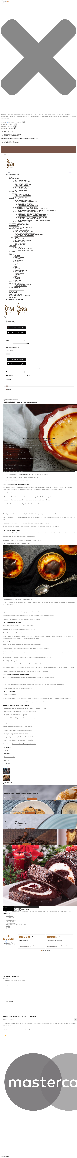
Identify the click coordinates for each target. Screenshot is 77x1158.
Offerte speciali (10, 917)
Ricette (13, 401)
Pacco (11, 253)
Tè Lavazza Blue (20, 241)
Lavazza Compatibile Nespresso (28, 213)
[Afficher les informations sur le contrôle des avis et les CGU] (14, 944)
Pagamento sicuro (15, 294)
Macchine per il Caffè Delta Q (24, 236)
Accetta (3, 138)
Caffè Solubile (14, 191)
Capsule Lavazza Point (25, 204)
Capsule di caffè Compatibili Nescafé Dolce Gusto (31, 208)
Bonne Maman (19, 257)
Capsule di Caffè (14, 198)
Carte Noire (19, 260)
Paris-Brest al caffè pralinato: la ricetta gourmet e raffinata (21, 793)
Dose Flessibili (14, 226)
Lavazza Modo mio (21, 270)
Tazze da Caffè (20, 247)
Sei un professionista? (16, 283)
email (8, 340)
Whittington (19, 280)
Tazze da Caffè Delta (25, 249)
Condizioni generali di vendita (19, 295)
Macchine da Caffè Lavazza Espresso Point (29, 234)
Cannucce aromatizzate (23, 240)
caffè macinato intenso (25, 474)
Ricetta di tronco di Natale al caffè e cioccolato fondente (21, 853)
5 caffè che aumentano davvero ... (11, 767)
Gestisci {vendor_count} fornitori (12, 134)
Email (8, 372)
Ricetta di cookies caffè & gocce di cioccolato (21, 808)
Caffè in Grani (14, 178)
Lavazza (17, 269)
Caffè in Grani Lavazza (22, 181)
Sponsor (8, 929)
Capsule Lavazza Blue (25, 203)
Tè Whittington (20, 244)
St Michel (18, 279)
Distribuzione (14, 281)
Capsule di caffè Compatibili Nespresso (28, 211)
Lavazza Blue (19, 273)
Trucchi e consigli (10, 923)
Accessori (12, 246)
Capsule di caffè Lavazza (23, 200)
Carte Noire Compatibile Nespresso (29, 219)
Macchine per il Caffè (16, 229)
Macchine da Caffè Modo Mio (24, 231)
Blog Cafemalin (14, 287)
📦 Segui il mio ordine (16, 290)
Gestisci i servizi (8, 133)
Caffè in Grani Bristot (22, 186)
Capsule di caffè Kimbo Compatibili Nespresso (33, 214)
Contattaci (13, 293)
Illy (16, 266)
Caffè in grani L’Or (21, 190)
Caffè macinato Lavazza (23, 196)
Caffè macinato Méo (21, 197)
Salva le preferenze (24, 138)
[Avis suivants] (74, 941)
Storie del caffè (10, 921)
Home (11, 177)
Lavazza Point (19, 271)
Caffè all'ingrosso (21, 286)
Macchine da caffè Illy (22, 230)
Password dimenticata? (12, 347)
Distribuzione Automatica (23, 284)
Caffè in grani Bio (20, 187)
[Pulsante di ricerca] (70, 172)
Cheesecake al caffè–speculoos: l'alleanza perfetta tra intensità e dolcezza (21, 822)
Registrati (9, 379)
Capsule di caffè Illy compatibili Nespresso (32, 216)
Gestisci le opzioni (8, 131)
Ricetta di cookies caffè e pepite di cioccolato (24, 744)
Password (9, 344)
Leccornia (12, 251)
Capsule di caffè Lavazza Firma (28, 206)
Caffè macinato (14, 193)
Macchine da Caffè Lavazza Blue (25, 233)
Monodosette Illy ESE (22, 224)
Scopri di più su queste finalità (11, 135)
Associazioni (9, 916)
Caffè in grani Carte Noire (23, 184)
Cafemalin (18, 259)
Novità (8, 926)
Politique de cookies (9, 141)
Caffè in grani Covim (21, 188)
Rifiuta (7, 138)
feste (7, 919)
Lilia (46, 440)
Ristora (17, 277)
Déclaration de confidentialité (11, 142)
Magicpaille (18, 274)
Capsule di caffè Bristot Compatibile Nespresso (34, 220)
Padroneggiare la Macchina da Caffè (16, 924)
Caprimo (17, 261)
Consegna (12, 297)
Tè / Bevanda (13, 237)
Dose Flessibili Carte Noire (24, 227)
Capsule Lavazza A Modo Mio (27, 201)
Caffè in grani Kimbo (21, 183)
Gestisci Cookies (5, 1156)
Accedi (8, 354)
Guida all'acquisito (11, 920)
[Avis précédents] (17, 941)
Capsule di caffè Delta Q (23, 221)
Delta (16, 264)
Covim (16, 263)
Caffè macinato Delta (22, 194)
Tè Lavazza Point (20, 243)
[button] (38, 57)
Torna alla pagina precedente (10, 399)
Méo (16, 276)
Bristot (17, 256)
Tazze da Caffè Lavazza (25, 250)
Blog (9, 401)
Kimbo (16, 267)
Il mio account (14, 291)
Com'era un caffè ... (8, 782)
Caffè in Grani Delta (21, 180)
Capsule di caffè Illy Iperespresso (26, 207)
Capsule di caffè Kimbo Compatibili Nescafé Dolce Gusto (37, 210)
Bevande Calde (20, 239)
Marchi (11, 254)
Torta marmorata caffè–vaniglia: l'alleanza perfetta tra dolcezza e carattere (20, 838)
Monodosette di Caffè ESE (18, 223)
